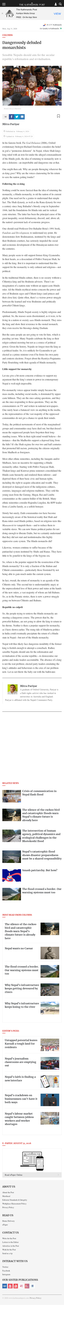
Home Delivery (8, 1220)
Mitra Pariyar (10, 124)
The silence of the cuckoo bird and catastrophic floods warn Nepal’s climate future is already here (20, 931)
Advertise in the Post (10, 1245)
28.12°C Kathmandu (54, 24)
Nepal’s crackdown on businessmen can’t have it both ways (21, 1099)
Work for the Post (9, 1249)
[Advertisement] (32, 748)
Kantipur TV (32, 1286)
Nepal (16, 1286)
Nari (21, 1286)
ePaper (5, 1224)
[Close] (2, 13)
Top (60, 1306)
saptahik (10, 1286)
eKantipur (4, 1286)
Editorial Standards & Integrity (14, 1199)
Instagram (6, 1274)
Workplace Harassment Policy (14, 1203)
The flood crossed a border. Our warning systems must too (22, 970)
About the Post (8, 1192)
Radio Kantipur (27, 1286)
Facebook (6, 1270)
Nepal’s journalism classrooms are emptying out (20, 1062)
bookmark (58, 116)
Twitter (5, 1266)
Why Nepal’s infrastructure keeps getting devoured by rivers (22, 988)
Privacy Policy (8, 1207)
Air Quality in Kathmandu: (51, 28)
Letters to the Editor (10, 1242)
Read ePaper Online (13, 1174)
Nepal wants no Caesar (19, 948)
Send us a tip (7, 1253)
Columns (7, 35)
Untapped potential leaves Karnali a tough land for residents (21, 1044)
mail (22, 116)
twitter (16, 116)
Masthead (6, 1196)
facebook (11, 116)
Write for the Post (9, 1238)
